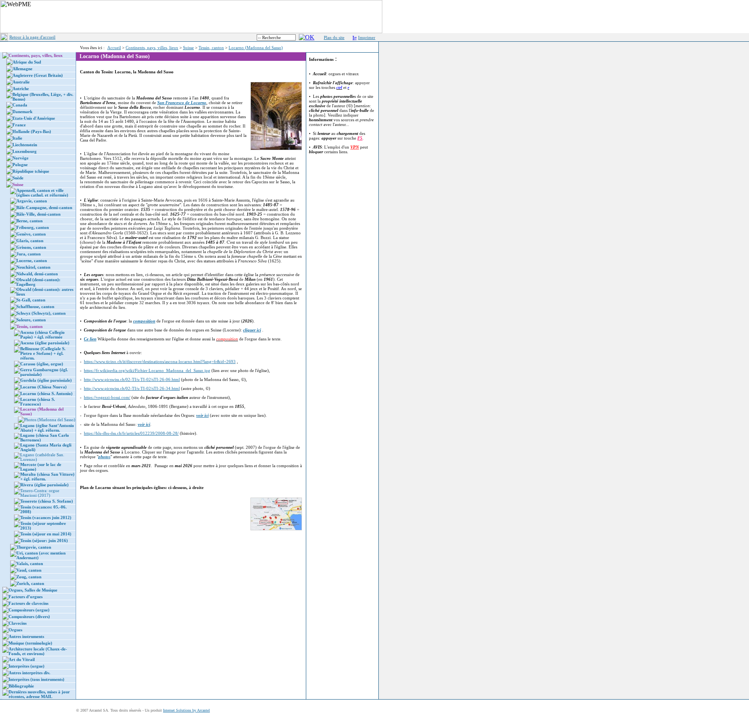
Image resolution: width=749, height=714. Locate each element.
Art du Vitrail (22, 659)
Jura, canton (28, 254)
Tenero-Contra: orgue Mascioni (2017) (39, 493)
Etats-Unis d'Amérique (33, 118)
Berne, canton (29, 220)
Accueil (114, 47)
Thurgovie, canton (33, 547)
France (19, 124)
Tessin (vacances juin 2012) (45, 517)
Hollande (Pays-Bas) (31, 131)
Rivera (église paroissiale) (44, 484)
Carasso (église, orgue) (41, 363)
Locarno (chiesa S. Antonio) (46, 393)
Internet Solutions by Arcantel (186, 710)
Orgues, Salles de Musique (33, 590)
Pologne (20, 164)
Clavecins (18, 623)
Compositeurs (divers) (29, 616)
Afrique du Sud (26, 62)
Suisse (188, 47)
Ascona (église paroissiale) (44, 342)
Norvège (20, 158)
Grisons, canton (31, 247)
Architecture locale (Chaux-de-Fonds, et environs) (38, 651)
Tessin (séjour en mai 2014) (45, 534)
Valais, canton (29, 563)
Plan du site (334, 37)
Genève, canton (31, 234)
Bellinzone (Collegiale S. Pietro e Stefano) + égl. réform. (43, 353)
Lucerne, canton (31, 260)
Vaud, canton (28, 570)
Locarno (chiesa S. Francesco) (37, 401)
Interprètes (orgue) (26, 666)
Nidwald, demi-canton (37, 273)
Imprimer (366, 37)
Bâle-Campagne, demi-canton (44, 207)
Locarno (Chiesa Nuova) (43, 386)
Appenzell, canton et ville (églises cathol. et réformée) (42, 192)
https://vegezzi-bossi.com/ (107, 397)
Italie (17, 138)
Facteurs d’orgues (26, 596)
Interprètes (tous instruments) (36, 679)
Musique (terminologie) (30, 643)
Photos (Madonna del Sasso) (49, 419)
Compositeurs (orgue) (29, 610)
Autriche (20, 88)
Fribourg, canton (32, 227)
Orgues (15, 629)
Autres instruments (26, 636)
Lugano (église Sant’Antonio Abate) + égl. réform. (47, 427)
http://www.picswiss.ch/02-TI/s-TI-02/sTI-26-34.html (132, 388)
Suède (17, 177)
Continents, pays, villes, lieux (152, 47)
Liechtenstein (24, 144)
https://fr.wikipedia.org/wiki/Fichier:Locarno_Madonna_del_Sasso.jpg (147, 370)
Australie (21, 82)
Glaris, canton (29, 240)
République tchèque (30, 171)
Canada (19, 105)
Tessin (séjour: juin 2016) (44, 540)
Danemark (22, 111)
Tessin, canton (211, 47)
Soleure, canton (31, 319)
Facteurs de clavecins (28, 603)
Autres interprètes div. (29, 672)
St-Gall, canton (30, 300)
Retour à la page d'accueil (32, 37)
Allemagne (22, 68)
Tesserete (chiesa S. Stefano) (46, 501)
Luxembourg (24, 151)
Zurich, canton (30, 583)
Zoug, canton (28, 576)
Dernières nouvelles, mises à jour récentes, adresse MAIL (39, 694)
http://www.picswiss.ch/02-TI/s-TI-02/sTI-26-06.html (132, 379)
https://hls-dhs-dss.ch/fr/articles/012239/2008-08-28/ (131, 433)
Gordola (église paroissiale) (46, 380)
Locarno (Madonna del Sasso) (256, 47)
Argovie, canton (31, 200)
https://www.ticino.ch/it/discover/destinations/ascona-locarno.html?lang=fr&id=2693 (160, 361)
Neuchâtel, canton (33, 267)
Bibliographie (21, 686)
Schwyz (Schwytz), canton (41, 313)
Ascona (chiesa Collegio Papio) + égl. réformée (42, 334)
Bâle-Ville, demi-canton (38, 214)
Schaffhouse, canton (35, 306)
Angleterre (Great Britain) (37, 75)
